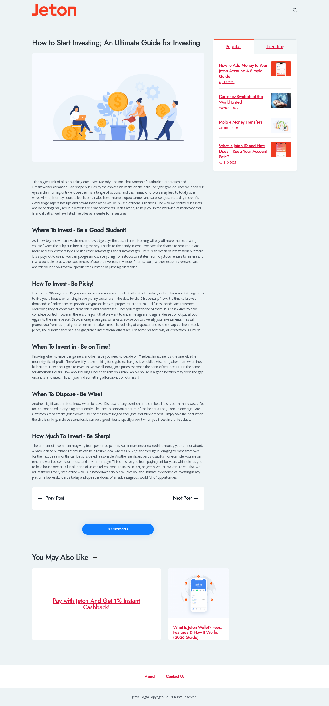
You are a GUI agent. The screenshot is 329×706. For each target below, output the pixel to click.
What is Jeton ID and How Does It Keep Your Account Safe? (243, 151)
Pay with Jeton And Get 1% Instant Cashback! (96, 604)
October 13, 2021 (230, 128)
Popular (233, 46)
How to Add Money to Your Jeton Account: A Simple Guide (243, 71)
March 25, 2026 (228, 108)
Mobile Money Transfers (240, 122)
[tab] (233, 46)
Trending (275, 46)
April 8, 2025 (227, 82)
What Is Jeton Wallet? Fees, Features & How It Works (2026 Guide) (197, 632)
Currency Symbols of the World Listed (241, 99)
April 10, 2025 (227, 162)
